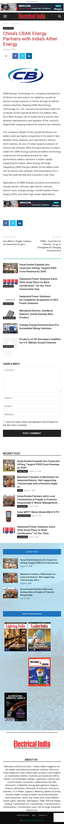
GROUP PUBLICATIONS (32, 614)
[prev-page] (5, 353)
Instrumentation (24, 516)
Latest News (16, 23)
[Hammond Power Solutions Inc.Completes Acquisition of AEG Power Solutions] (10, 300)
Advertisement (23, 815)
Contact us (42, 815)
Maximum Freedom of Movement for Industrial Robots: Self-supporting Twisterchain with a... (38, 577)
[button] (5, 16)
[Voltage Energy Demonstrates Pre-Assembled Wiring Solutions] (10, 328)
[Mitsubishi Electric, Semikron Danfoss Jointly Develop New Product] (10, 314)
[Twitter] (22, 56)
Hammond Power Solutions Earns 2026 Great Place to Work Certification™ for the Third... (36, 530)
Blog (34, 815)
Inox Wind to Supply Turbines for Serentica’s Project (17, 243)
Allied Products (9, 318)
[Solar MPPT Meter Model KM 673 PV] (9, 516)
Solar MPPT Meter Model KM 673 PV (38, 512)
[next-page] (9, 353)
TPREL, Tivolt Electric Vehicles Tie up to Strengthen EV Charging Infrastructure (49, 246)
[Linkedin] (29, 56)
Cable (6, 332)
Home (5, 23)
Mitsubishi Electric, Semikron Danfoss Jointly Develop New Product (36, 314)
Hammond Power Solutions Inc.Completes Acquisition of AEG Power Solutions (38, 300)
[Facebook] (15, 56)
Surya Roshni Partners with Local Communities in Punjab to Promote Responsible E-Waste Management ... (38, 499)
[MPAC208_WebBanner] (32, 7)
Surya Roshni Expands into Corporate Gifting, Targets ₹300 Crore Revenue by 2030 (37, 268)
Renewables (22, 506)
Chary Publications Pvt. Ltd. (33, 820)
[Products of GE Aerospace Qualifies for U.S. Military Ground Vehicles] (10, 343)
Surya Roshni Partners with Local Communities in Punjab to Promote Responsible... (37, 592)
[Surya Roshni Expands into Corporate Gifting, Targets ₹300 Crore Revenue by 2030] (10, 268)
